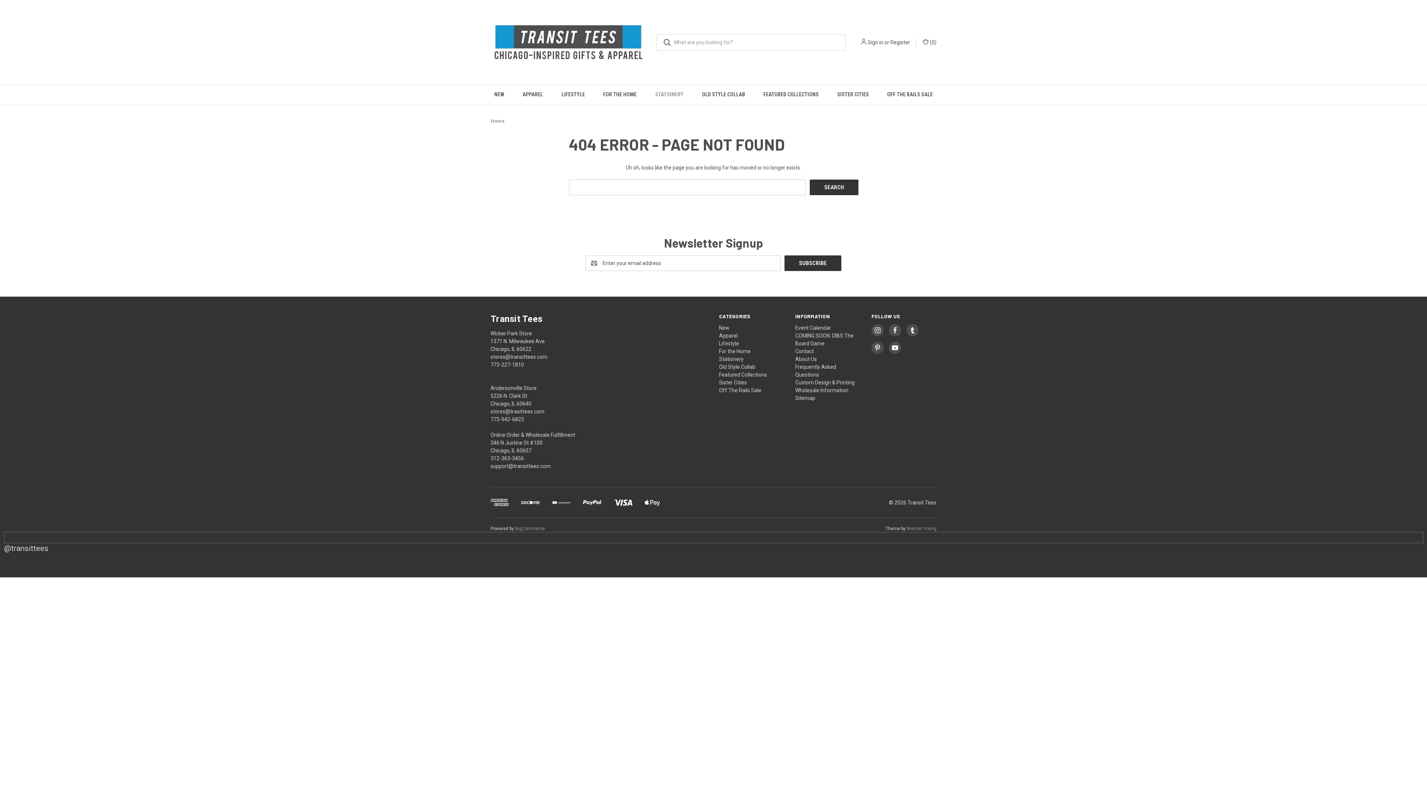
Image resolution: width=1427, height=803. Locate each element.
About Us (806, 359)
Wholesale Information (821, 390)
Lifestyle (573, 94)
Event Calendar (813, 328)
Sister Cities (853, 94)
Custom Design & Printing (825, 383)
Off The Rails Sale (910, 94)
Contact (804, 351)
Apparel (532, 94)
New (499, 94)
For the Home (620, 94)
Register (900, 42)
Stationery (669, 94)
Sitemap (805, 398)
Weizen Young (921, 528)
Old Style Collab (723, 94)
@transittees (26, 548)
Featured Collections (791, 94)
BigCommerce (530, 528)
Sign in (875, 42)
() (932, 42)
